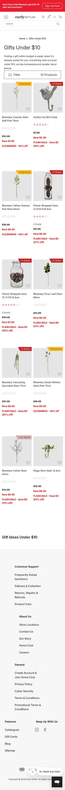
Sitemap (10, 750)
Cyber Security (24, 691)
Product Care (23, 604)
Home (22, 38)
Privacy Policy (23, 684)
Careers (24, 652)
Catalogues (12, 729)
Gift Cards (11, 736)
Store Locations (29, 624)
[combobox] (33, 24)
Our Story (25, 638)
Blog (7, 743)
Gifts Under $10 (37, 38)
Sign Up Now (52, 5)
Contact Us (26, 631)
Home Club (26, 645)
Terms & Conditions (27, 698)
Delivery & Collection (28, 586)
